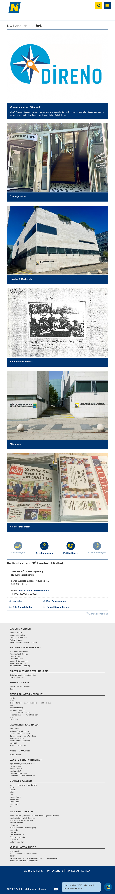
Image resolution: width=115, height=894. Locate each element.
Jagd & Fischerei (16, 769)
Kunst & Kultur (15, 755)
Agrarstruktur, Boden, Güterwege (22, 764)
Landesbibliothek (16, 659)
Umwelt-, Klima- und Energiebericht (23, 785)
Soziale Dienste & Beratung (20, 741)
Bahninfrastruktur (16, 823)
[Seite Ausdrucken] (55, 890)
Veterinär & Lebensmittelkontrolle (22, 776)
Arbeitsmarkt (15, 851)
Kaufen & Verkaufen (17, 635)
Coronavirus (14, 729)
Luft (11, 794)
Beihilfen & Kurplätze (18, 745)
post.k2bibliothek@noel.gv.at (34, 590)
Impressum (72, 870)
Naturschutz (14, 799)
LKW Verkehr (15, 830)
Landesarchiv (15, 656)
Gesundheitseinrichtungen (20, 733)
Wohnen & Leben (16, 640)
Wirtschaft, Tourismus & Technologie (24, 861)
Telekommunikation (17, 677)
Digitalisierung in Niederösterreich (23, 675)
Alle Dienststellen (22, 607)
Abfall (12, 787)
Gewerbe (13, 856)
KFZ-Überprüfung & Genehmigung (23, 828)
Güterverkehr (15, 825)
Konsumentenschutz (17, 710)
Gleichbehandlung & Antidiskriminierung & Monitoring (30, 703)
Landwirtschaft (15, 771)
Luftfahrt (13, 832)
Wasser (12, 806)
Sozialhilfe (14, 743)
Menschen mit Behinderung (20, 712)
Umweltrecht (14, 802)
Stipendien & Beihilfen (18, 663)
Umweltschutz (15, 804)
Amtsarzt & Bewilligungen (19, 731)
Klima (12, 792)
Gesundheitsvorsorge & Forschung (23, 736)
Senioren (13, 717)
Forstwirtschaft (15, 766)
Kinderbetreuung (16, 708)
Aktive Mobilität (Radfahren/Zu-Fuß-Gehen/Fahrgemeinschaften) (34, 816)
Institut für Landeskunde (19, 661)
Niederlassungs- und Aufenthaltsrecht (24, 715)
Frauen (12, 700)
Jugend (13, 705)
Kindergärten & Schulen (19, 654)
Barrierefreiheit (34, 870)
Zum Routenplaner (56, 601)
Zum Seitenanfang (98, 613)
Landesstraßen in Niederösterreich (23, 818)
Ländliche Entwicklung (18, 773)
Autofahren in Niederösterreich (21, 820)
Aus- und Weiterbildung (19, 651)
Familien (13, 698)
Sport (12, 689)
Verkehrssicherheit (17, 842)
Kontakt (86, 870)
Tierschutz (14, 720)
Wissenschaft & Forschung (20, 666)
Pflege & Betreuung (17, 738)
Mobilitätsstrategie (17, 835)
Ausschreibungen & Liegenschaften (23, 853)
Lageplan (17, 601)
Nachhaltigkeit (15, 797)
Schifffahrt (14, 839)
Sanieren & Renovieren (18, 638)
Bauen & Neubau (16, 633)
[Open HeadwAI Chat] (108, 887)
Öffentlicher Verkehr (17, 837)
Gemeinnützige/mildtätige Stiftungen (23, 642)
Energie (13, 790)
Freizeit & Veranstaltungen (20, 686)
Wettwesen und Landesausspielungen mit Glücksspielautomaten (34, 858)
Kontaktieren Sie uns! (58, 607)
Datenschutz (55, 870)
